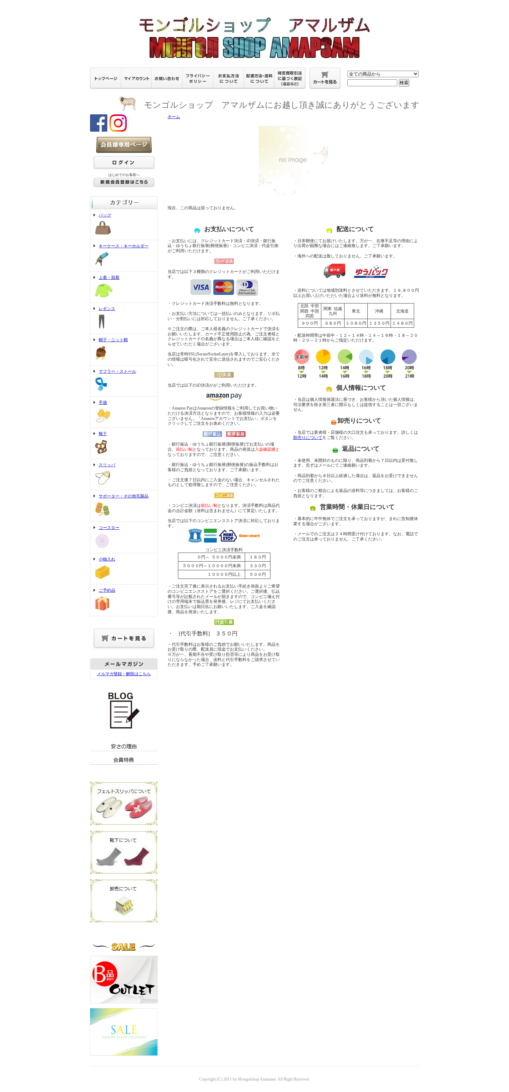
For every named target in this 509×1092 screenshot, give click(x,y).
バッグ (105, 215)
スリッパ (107, 465)
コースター (109, 527)
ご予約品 (107, 590)
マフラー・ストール (117, 371)
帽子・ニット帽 (113, 339)
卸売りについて (307, 437)
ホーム (174, 116)
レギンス (107, 308)
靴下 (103, 433)
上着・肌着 (109, 277)
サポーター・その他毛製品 (124, 496)
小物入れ (107, 559)
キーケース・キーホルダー (124, 246)
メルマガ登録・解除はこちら (124, 673)
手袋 (103, 402)
